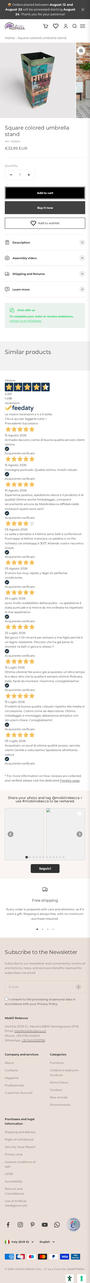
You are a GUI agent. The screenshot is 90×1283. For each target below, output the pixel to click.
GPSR (9, 1174)
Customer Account (19, 1093)
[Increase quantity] (29, 175)
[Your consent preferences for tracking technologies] (81, 1278)
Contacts (11, 1070)
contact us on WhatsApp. (26, 320)
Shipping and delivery (20, 1132)
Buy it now (45, 208)
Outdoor (56, 1090)
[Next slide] (79, 834)
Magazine (11, 1078)
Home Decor (59, 1082)
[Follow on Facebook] (8, 1224)
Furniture (57, 1063)
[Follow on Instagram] (20, 1224)
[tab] (26, 857)
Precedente (13, 423)
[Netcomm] (73, 1224)
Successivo (30, 423)
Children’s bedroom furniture (64, 1072)
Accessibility (14, 1181)
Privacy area (14, 1154)
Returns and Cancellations (14, 1191)
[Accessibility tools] (69, 1278)
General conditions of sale (20, 1164)
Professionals (14, 1085)
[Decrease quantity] (11, 175)
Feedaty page (70, 780)
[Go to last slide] (10, 834)
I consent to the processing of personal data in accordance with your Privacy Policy (40, 1002)
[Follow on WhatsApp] (57, 1224)
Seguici (45, 868)
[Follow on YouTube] (45, 1224)
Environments (60, 1104)
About (9, 1063)
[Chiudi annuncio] (82, 9)
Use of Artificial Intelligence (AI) (16, 1203)
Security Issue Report (20, 1147)
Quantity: (11, 165)
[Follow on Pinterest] (32, 1224)
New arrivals (59, 1097)
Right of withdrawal (19, 1139)
